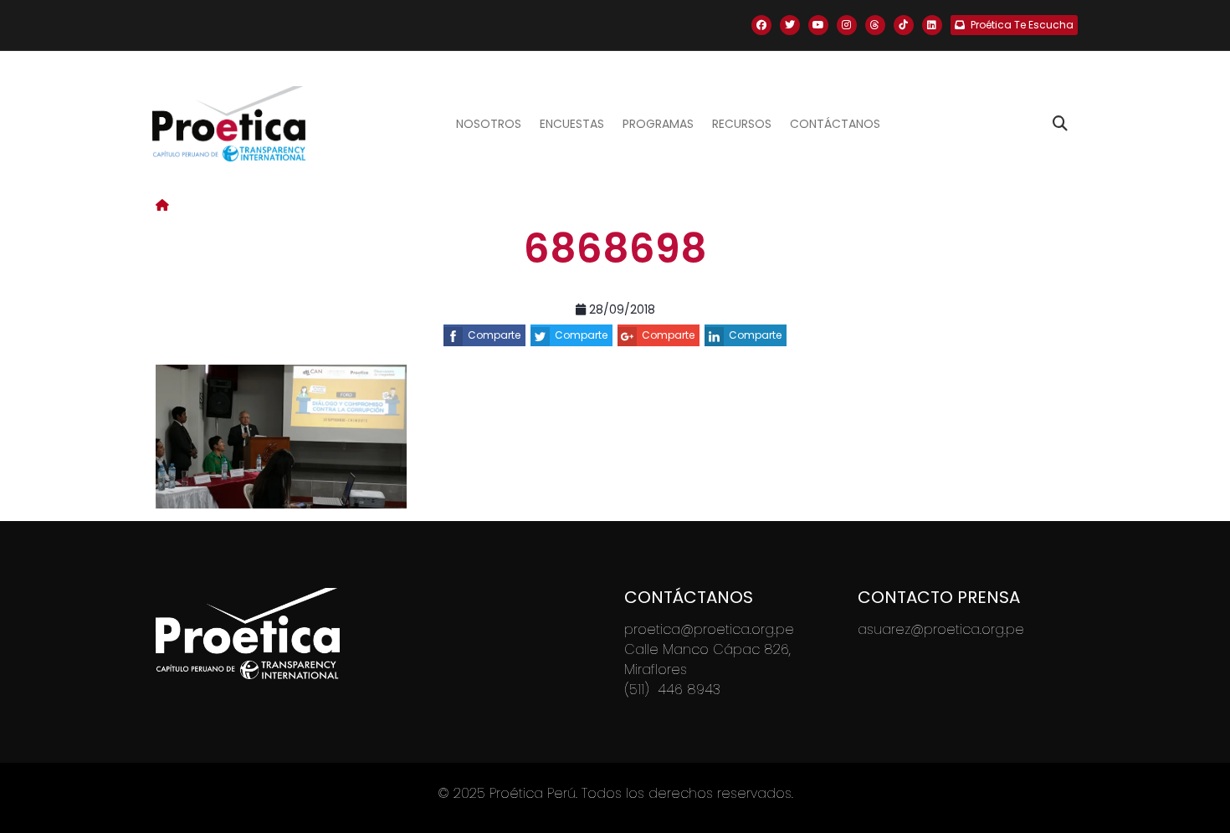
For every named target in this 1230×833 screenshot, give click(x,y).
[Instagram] (847, 25)
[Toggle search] (1060, 124)
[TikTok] (904, 25)
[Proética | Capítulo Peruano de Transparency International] (228, 123)
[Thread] (875, 25)
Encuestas (572, 123)
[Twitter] (790, 25)
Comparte (494, 335)
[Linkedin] (932, 25)
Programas (658, 123)
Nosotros (488, 123)
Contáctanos (835, 123)
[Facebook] (761, 25)
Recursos (741, 123)
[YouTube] (818, 25)
